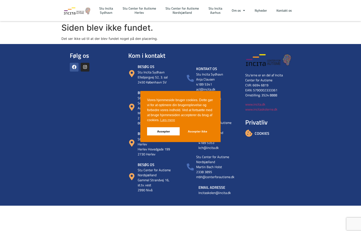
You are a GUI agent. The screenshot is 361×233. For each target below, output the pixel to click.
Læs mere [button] (167, 120)
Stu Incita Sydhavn (106, 10)
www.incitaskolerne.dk (261, 109)
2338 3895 (204, 171)
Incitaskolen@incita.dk (214, 192)
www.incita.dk (255, 104)
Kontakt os (284, 10)
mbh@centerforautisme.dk (215, 176)
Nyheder (261, 10)
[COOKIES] (248, 133)
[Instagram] (85, 67)
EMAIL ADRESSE (211, 187)
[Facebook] (74, 67)
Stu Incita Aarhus (215, 10)
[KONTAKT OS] (190, 78)
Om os (236, 10)
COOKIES (262, 133)
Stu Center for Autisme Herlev (139, 10)
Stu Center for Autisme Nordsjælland (182, 10)
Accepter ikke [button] (197, 131)
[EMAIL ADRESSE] (192, 189)
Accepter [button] (163, 131)
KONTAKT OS (206, 69)
